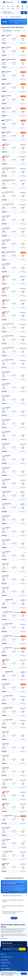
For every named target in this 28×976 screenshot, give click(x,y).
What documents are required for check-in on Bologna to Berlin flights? (13, 912)
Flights (12, 8)
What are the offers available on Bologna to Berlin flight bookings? (13, 882)
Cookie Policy (10, 974)
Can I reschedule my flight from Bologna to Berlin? (13, 906)
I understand (23, 973)
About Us (3, 954)
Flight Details (22, 43)
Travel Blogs (4, 965)
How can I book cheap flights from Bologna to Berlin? (13, 900)
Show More (14, 918)
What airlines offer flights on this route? (12, 895)
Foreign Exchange (5, 963)
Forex (8, 8)
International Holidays (7, 957)
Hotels (17, 8)
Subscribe (22, 949)
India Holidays (4, 960)
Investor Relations (5, 968)
